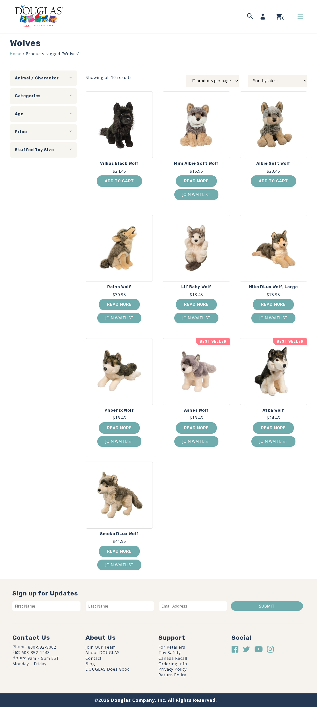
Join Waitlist (196, 194)
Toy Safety (169, 652)
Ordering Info (172, 663)
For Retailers (171, 647)
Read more (196, 181)
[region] (64, 669)
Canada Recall (172, 658)
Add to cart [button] (119, 181)
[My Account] (264, 16)
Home (16, 53)
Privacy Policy (172, 669)
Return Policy (172, 675)
